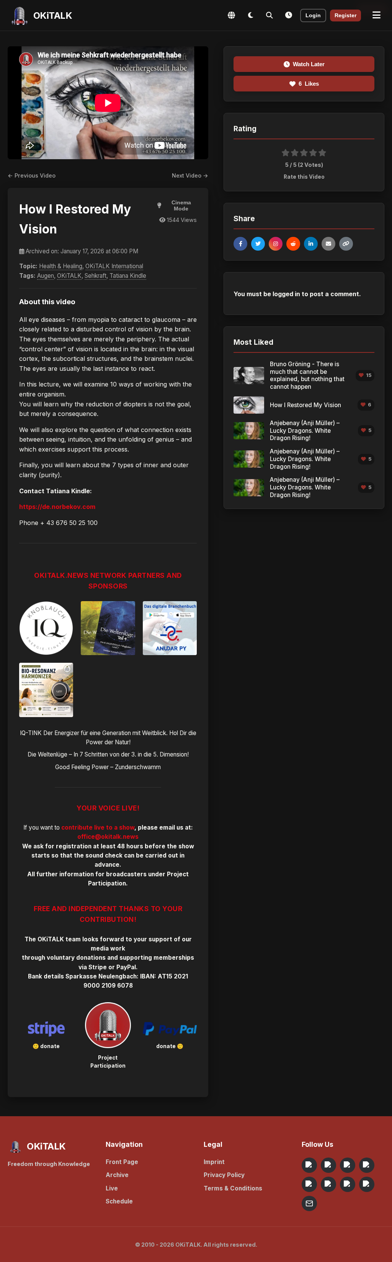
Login (313, 15)
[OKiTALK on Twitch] (309, 1184)
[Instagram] (276, 244)
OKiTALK (69, 275)
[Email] (328, 244)
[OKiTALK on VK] (366, 1165)
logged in (286, 294)
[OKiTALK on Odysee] (347, 1165)
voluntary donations (76, 957)
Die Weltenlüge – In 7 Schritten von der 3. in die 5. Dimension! (108, 754)
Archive (117, 1175)
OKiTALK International (114, 266)
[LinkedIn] (311, 244)
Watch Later (309, 64)
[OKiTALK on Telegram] (309, 1165)
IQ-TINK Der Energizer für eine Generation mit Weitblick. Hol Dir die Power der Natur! (108, 737)
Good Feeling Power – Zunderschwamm (108, 767)
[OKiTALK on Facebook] (328, 1165)
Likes (309, 83)
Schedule (119, 1201)
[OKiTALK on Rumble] (347, 1184)
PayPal (126, 967)
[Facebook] (240, 244)
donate (50, 1046)
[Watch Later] (288, 15)
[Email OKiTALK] (309, 1203)
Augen (45, 275)
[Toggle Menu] (376, 15)
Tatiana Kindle (127, 275)
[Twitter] (258, 244)
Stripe (97, 967)
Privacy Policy (224, 1175)
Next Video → (190, 175)
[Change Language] (231, 15)
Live (112, 1188)
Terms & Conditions (233, 1188)
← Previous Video (32, 175)
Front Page (122, 1162)
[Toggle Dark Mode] (250, 15)
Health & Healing (60, 266)
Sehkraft (95, 275)
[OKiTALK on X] (366, 1184)
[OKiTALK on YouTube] (328, 1184)
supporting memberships (156, 957)
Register (345, 15)
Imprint (214, 1162)
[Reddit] (293, 244)
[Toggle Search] (269, 15)
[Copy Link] (346, 244)
